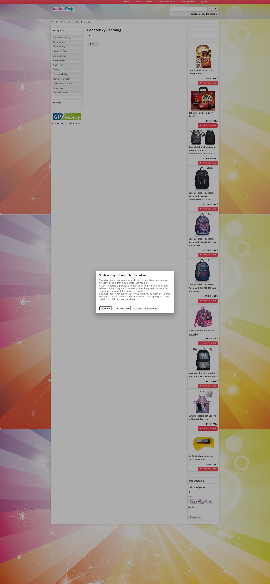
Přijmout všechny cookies (146, 308)
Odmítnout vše (122, 308)
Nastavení (105, 308)
